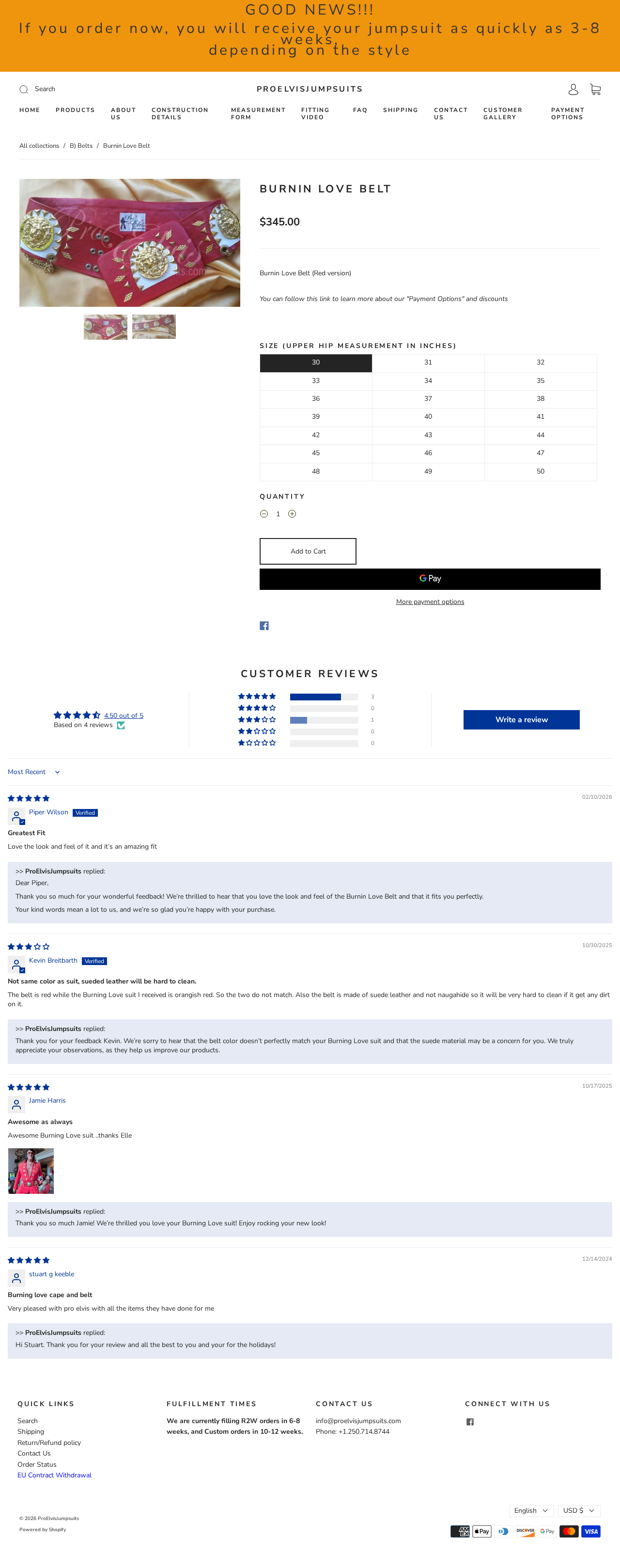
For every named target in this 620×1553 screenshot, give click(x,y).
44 (540, 435)
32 (540, 362)
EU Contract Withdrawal (54, 1475)
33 (316, 380)
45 (316, 453)
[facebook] (469, 1421)
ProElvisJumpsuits (310, 89)
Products (75, 110)
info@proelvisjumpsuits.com (358, 1421)
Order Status (37, 1464)
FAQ (360, 110)
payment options (568, 114)
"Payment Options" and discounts (457, 298)
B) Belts (81, 146)
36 (316, 398)
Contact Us (451, 114)
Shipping (400, 110)
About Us (123, 114)
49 (428, 471)
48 (316, 471)
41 (540, 416)
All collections (39, 146)
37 (428, 398)
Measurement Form (258, 114)
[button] (41, 245)
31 (428, 362)
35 (540, 380)
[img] (28, 798)
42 (316, 435)
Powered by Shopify (42, 1529)
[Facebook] (264, 626)
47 (540, 453)
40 (428, 416)
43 (428, 435)
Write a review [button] (522, 719)
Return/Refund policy (49, 1442)
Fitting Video (315, 114)
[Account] (573, 89)
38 (540, 398)
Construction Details (180, 114)
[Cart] (595, 89)
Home (29, 110)
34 (428, 380)
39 (316, 416)
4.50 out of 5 (123, 715)
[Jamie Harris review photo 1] (31, 1171)
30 (316, 362)
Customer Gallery (503, 114)
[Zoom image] (129, 245)
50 (540, 471)
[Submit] (88, 89)
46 (428, 453)
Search (27, 1421)
